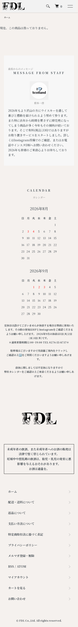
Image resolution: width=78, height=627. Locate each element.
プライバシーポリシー (22, 545)
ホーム (7, 17)
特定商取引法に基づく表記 (25, 534)
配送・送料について (21, 502)
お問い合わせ (17, 599)
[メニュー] (70, 6)
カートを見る (17, 588)
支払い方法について (21, 524)
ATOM (21, 566)
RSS (11, 566)
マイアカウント (18, 577)
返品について (17, 513)
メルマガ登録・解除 (21, 556)
